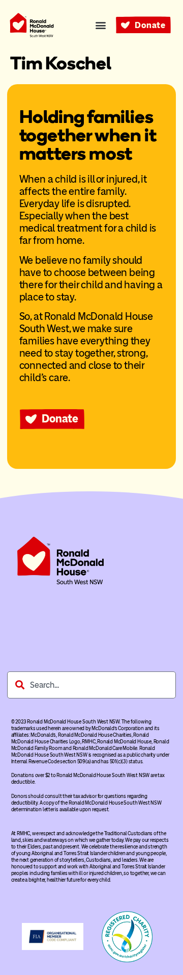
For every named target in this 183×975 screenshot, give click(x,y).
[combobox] (91, 684)
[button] (100, 25)
